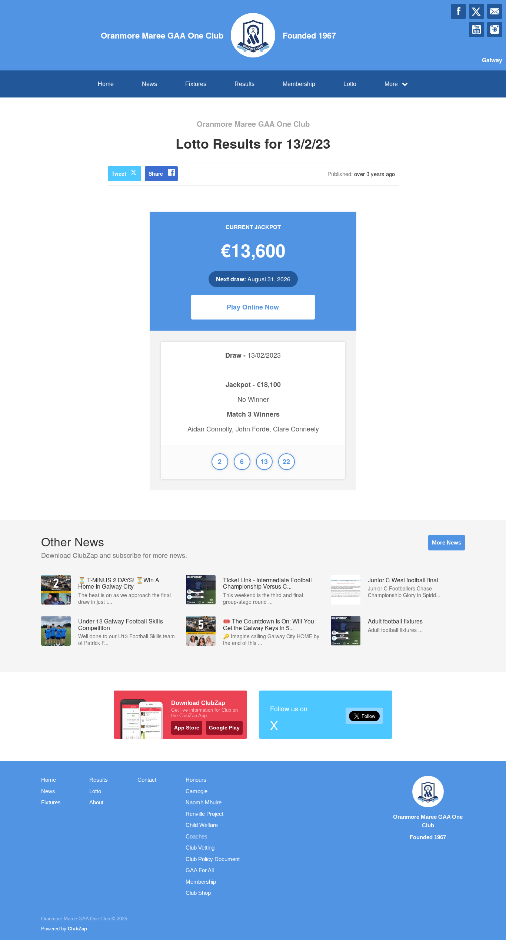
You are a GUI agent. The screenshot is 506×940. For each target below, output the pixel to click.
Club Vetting (200, 847)
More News (446, 542)
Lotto (349, 84)
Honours (196, 780)
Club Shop (198, 893)
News (149, 84)
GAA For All (200, 870)
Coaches (196, 836)
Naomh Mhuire (204, 802)
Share (156, 173)
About (96, 802)
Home (106, 84)
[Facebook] (458, 11)
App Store (186, 728)
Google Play (224, 728)
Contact (146, 780)
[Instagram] (494, 29)
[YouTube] (476, 29)
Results (244, 84)
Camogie (196, 791)
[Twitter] (476, 11)
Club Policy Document (213, 859)
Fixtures (195, 84)
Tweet (118, 173)
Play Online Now (253, 307)
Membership (299, 84)
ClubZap (77, 928)
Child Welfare (202, 825)
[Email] (494, 11)
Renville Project (204, 814)
